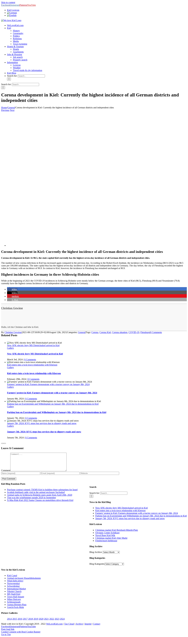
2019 (35, 619)
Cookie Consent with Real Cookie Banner (20, 632)
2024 (62, 619)
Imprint (88, 624)
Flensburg (145, 332)
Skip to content (8, 2)
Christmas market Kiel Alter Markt (111, 538)
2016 (20, 619)
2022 (51, 619)
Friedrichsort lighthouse (106, 540)
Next (12, 110)
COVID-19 (134, 332)
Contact (96, 624)
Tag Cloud (69, 624)
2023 (57, 619)
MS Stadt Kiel (13, 594)
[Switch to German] (12, 12)
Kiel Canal (12, 575)
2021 (46, 619)
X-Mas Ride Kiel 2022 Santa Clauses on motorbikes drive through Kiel (40, 500)
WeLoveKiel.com (54, 624)
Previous (5, 110)
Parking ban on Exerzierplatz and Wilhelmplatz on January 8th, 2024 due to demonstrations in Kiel (53, 404)
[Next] (5, 443)
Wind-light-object (15, 581)
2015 (14, 619)
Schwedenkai (13, 586)
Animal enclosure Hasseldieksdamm (24, 578)
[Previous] (2, 443)
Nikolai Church (14, 591)
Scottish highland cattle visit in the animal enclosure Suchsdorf (36, 492)
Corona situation (119, 332)
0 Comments (156, 332)
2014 (9, 619)
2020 (41, 619)
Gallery (10, 348)
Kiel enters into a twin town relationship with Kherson (32, 365)
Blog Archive (95, 552)
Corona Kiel (105, 332)
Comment (5, 470)
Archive (79, 624)
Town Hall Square (15, 596)
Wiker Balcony (14, 599)
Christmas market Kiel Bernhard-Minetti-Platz (116, 530)
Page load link (7, 629)
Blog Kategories (97, 564)
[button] (12, 289)
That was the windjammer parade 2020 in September (31, 497)
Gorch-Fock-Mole (15, 607)
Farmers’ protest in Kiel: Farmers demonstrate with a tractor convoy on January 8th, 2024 (48, 384)
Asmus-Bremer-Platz (16, 604)
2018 (30, 619)
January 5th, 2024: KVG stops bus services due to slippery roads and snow (42, 423)
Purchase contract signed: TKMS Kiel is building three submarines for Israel (42, 489)
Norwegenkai (13, 583)
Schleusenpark (14, 602)
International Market (16, 588)
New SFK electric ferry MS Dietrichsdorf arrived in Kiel (33, 345)
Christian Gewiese (12, 308)
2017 (25, 619)
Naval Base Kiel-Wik (105, 535)
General (81, 332)
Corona (94, 332)
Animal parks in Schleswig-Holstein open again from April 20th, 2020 (39, 495)
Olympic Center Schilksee (107, 532)
